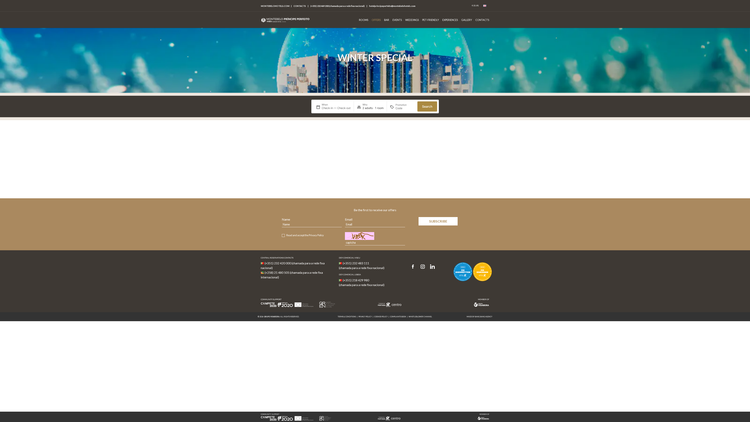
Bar (386, 19)
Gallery (466, 19)
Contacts (300, 6)
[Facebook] (414, 267)
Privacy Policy (316, 235)
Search (427, 106)
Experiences (450, 19)
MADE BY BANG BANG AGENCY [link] (479, 317)
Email (348, 219)
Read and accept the (305, 235)
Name (286, 219)
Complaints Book (398, 317)
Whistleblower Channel (420, 317)
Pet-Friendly (430, 19)
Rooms (363, 19)
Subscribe (438, 221)
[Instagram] (423, 267)
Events (397, 19)
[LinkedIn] (432, 267)
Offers (376, 19)
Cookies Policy (381, 317)
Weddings (412, 19)
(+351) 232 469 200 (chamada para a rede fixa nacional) (337, 6)
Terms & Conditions (347, 317)
